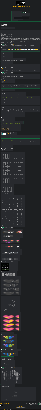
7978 (12, 72)
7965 (12, 67)
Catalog (4, 409)
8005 (12, 145)
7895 (12, 58)
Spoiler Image (28, 12)
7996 (12, 124)
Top (6, 409)
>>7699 (8, 133)
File (30, 403)
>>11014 (14, 367)
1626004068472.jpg (6, 132)
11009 (12, 351)
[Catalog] (4, 403)
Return (1, 409)
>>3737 (4, 80)
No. (11, 44)
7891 (12, 44)
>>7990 (13, 44)
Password (33, 403)
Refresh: (13, 409)
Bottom (9, 409)
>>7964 (3, 68)
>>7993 (7, 118)
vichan (20, 406)
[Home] (8, 403)
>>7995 (13, 117)
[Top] (6, 403)
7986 (12, 79)
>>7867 (30, 99)
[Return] (1, 403)
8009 (12, 148)
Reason (31, 404)
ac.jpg (15, 132)
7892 (12, 47)
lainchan (22, 406)
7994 (12, 117)
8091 (12, 261)
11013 (12, 367)
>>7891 (18, 99)
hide (3, 125)
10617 (12, 334)
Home (39, 409)
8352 (12, 271)
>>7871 (16, 99)
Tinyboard (18, 406)
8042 (12, 227)
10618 (12, 349)
